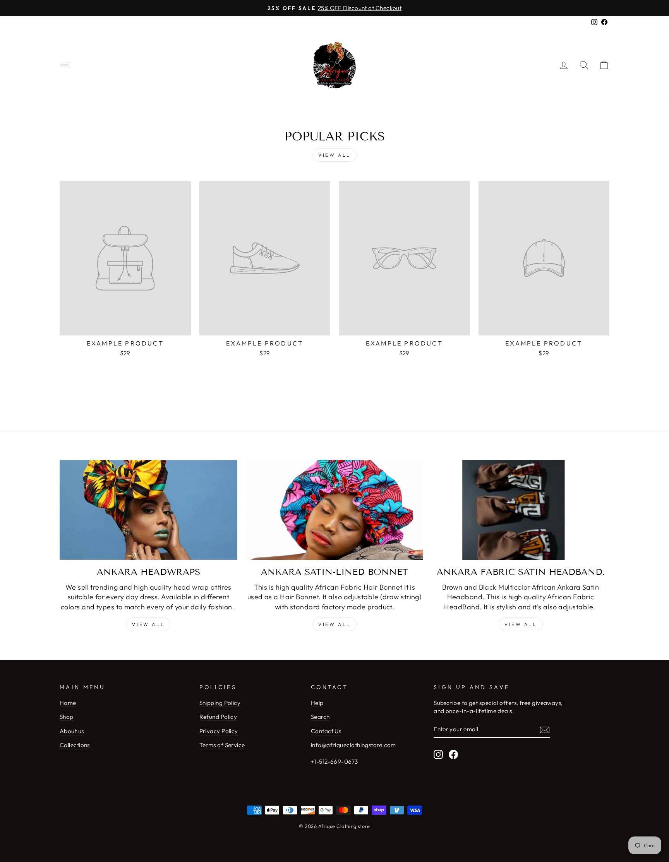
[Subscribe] (545, 729)
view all (334, 624)
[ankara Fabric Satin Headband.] (520, 510)
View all (334, 155)
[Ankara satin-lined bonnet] (335, 510)
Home (68, 702)
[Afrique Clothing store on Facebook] (453, 754)
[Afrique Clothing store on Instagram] (438, 754)
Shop (67, 716)
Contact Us (326, 731)
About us (72, 731)
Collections (75, 745)
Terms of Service (222, 745)
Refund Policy (218, 716)
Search (320, 716)
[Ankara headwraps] (148, 510)
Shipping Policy (220, 702)
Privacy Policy (218, 731)
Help (317, 702)
